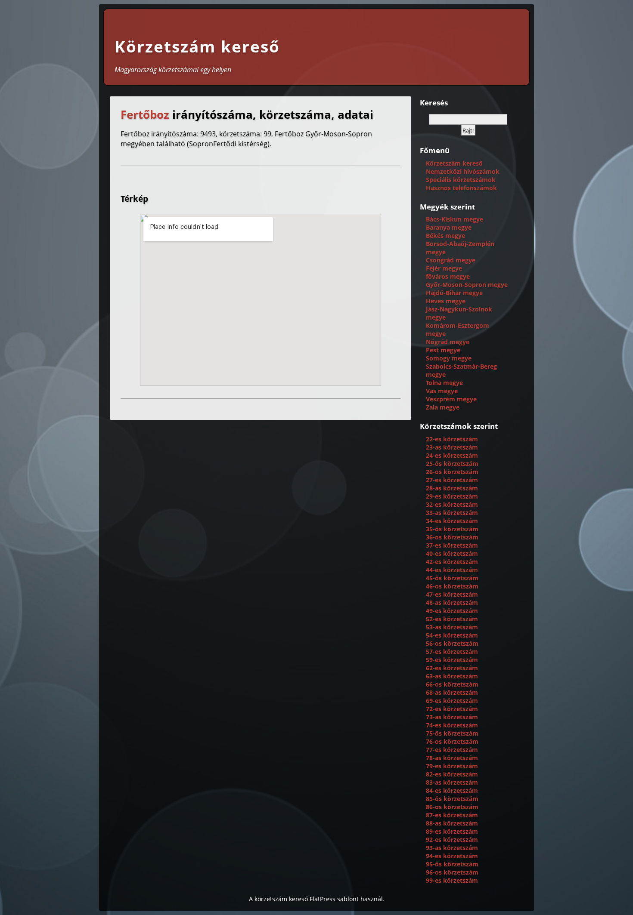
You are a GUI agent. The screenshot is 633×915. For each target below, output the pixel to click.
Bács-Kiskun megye (454, 219)
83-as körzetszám (452, 782)
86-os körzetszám (452, 807)
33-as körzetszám (452, 512)
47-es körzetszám (452, 594)
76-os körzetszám (452, 741)
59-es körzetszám (452, 660)
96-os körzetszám (452, 872)
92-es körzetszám (452, 839)
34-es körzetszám (452, 521)
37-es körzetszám (452, 545)
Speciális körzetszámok (461, 180)
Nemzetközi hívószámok (463, 171)
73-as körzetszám (452, 717)
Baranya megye (449, 227)
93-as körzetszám (452, 848)
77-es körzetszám (452, 750)
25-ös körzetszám (452, 463)
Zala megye (442, 407)
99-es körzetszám (452, 880)
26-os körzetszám (452, 472)
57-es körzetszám (452, 651)
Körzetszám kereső (197, 46)
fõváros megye (448, 276)
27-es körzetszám (452, 480)
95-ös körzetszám (452, 864)
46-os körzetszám (452, 586)
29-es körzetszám (452, 496)
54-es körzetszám (452, 635)
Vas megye (442, 391)
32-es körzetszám (452, 504)
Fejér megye (444, 268)
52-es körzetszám (452, 619)
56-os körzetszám (452, 643)
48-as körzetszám (452, 602)
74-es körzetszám (452, 725)
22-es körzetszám (452, 439)
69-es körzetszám (452, 700)
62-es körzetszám (452, 668)
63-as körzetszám (452, 676)
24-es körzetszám (452, 455)
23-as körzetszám (452, 447)
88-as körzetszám (452, 823)
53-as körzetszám (452, 627)
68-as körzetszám (452, 692)
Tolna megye (444, 383)
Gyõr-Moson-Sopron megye (467, 284)
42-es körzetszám (452, 562)
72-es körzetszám (452, 709)
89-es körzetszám (452, 831)
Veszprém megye (451, 399)
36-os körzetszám (452, 537)
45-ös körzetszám (452, 578)
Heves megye (445, 301)
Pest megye (443, 350)
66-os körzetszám (452, 684)
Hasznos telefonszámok (461, 188)
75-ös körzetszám (452, 733)
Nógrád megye (447, 342)
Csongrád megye (450, 260)
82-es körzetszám (452, 774)
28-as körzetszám (452, 488)
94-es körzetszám (452, 856)
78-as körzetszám (452, 758)
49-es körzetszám (452, 611)
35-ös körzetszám (452, 529)
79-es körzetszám (452, 766)
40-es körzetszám (452, 553)
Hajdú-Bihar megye (454, 293)
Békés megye (445, 235)
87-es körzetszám (452, 815)
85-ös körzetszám (452, 799)
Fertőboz (145, 114)
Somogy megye (449, 358)
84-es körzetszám (452, 790)
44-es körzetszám (452, 570)
